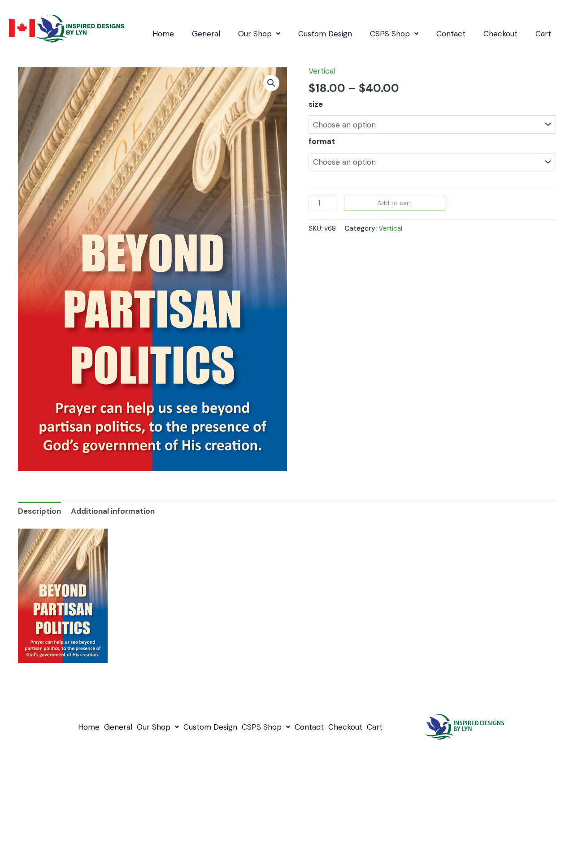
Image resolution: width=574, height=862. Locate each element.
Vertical (322, 71)
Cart (543, 34)
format (322, 141)
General (206, 34)
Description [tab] (39, 511)
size (316, 104)
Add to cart (394, 203)
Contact (450, 34)
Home (163, 34)
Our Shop (255, 34)
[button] (259, 34)
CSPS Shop (390, 34)
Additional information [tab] (113, 511)
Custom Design (325, 34)
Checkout (500, 34)
